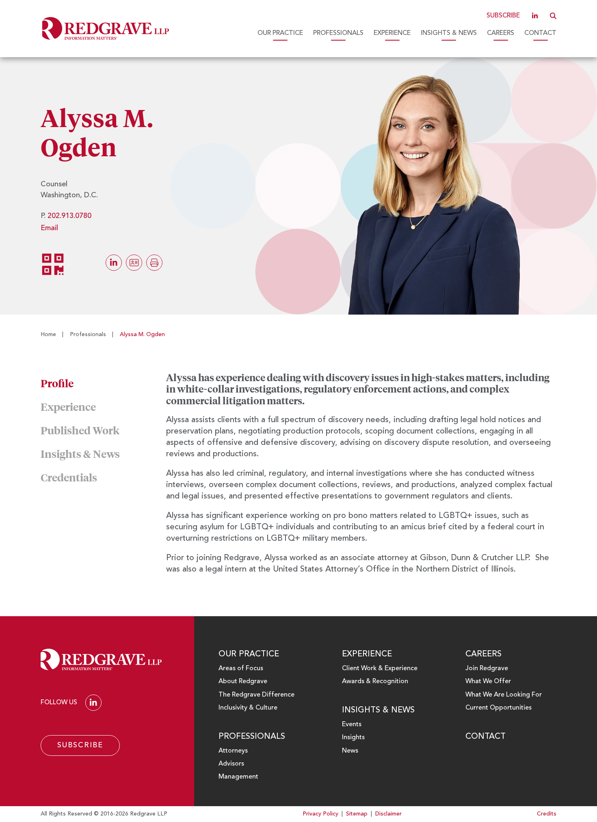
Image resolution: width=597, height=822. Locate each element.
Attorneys (233, 751)
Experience (392, 33)
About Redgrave (242, 681)
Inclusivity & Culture (247, 708)
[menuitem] (280, 33)
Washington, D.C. (69, 195)
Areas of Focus (240, 668)
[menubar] (367, 33)
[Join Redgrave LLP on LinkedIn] (535, 16)
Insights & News (449, 33)
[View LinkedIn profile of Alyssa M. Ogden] (114, 263)
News (350, 751)
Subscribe (503, 16)
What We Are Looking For (503, 695)
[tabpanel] (361, 477)
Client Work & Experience (379, 668)
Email (49, 228)
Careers (500, 33)
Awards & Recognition (375, 681)
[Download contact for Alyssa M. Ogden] (134, 263)
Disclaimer (388, 814)
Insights (353, 737)
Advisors (231, 764)
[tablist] (298, 477)
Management (238, 777)
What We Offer (488, 681)
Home (48, 334)
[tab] (103, 383)
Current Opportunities (498, 708)
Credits (546, 814)
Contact (540, 33)
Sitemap (357, 814)
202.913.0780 (69, 216)
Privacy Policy (320, 814)
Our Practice (280, 33)
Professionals (338, 33)
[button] (553, 16)
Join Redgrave (486, 668)
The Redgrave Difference (256, 695)
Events (351, 724)
